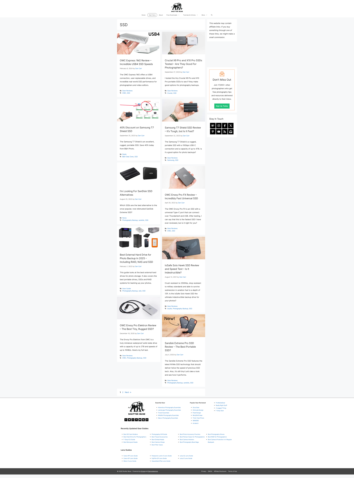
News (124, 218)
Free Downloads (171, 15)
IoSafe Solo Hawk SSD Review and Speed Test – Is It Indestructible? (182, 269)
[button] (211, 15)
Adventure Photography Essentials (169, 407)
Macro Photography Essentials (168, 418)
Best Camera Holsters (187, 439)
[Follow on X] (231, 125)
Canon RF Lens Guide (131, 456)
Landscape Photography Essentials (169, 410)
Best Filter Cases (157, 445)
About (161, 15)
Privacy (203, 471)
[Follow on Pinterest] (213, 131)
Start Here (152, 15)
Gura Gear (196, 407)
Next (128, 392)
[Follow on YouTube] (219, 131)
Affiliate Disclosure (220, 471)
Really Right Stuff (221, 405)
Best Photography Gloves (216, 434)
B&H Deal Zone (128, 157)
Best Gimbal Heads (158, 439)
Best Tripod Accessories (160, 437)
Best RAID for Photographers (217, 437)
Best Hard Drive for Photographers (135, 437)
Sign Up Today (222, 106)
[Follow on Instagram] (219, 125)
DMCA (210, 471)
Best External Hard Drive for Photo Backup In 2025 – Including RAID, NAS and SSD (136, 258)
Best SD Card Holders (131, 434)
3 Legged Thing (221, 408)
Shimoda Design (198, 410)
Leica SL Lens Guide (186, 456)
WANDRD (196, 420)
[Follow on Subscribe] (231, 131)
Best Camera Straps (158, 442)
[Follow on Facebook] (225, 125)
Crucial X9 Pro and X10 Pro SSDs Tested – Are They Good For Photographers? (183, 64)
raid (140, 291)
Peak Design (197, 413)
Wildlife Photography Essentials (168, 415)
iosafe (169, 309)
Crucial (169, 93)
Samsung (170, 160)
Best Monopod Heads (131, 442)
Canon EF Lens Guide (131, 458)
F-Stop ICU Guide (129, 439)
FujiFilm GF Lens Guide (159, 458)
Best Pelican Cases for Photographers (192, 437)
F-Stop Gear (220, 410)
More (203, 15)
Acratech (195, 423)
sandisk (141, 220)
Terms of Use (232, 471)
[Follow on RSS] (225, 131)
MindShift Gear (197, 415)
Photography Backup (130, 220)
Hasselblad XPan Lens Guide (161, 461)
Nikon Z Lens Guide (130, 461)
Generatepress (153, 471)
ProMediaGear (220, 403)
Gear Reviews (127, 91)
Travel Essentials (163, 413)
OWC (124, 93)
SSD (128, 93)
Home (143, 15)
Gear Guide (126, 288)
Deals (124, 154)
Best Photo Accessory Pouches (190, 434)
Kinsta (143, 471)
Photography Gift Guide (159, 434)
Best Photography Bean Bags (189, 442)
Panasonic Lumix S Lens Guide (162, 456)
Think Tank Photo (198, 418)
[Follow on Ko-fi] (213, 125)
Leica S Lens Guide (186, 458)
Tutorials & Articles (189, 15)
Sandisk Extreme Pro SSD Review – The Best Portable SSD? (180, 347)
